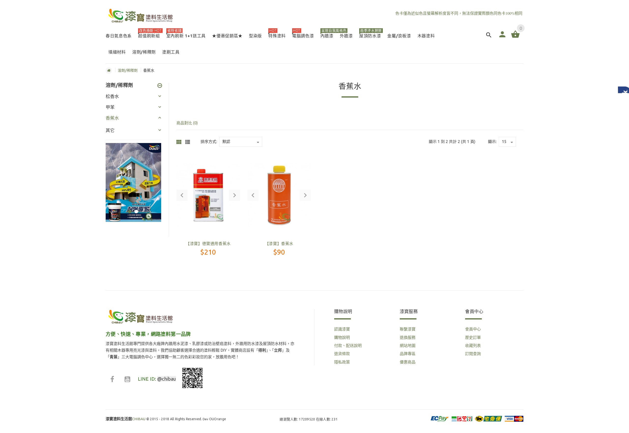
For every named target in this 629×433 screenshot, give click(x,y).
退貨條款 (342, 353)
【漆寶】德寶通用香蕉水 (208, 243)
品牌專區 (407, 353)
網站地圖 (407, 345)
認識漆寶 (342, 329)
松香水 (112, 96)
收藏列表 (473, 345)
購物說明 (342, 337)
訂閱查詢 (473, 353)
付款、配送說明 (348, 345)
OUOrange (217, 419)
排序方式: (208, 141)
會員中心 (473, 329)
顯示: (492, 141)
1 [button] (129, 208)
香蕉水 (112, 117)
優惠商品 (407, 362)
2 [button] (135, 208)
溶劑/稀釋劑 (128, 70)
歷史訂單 (473, 337)
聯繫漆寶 (407, 329)
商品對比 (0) (187, 123)
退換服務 (407, 337)
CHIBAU (126, 419)
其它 (110, 130)
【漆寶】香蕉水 (279, 243)
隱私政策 (342, 362)
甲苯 (110, 107)
